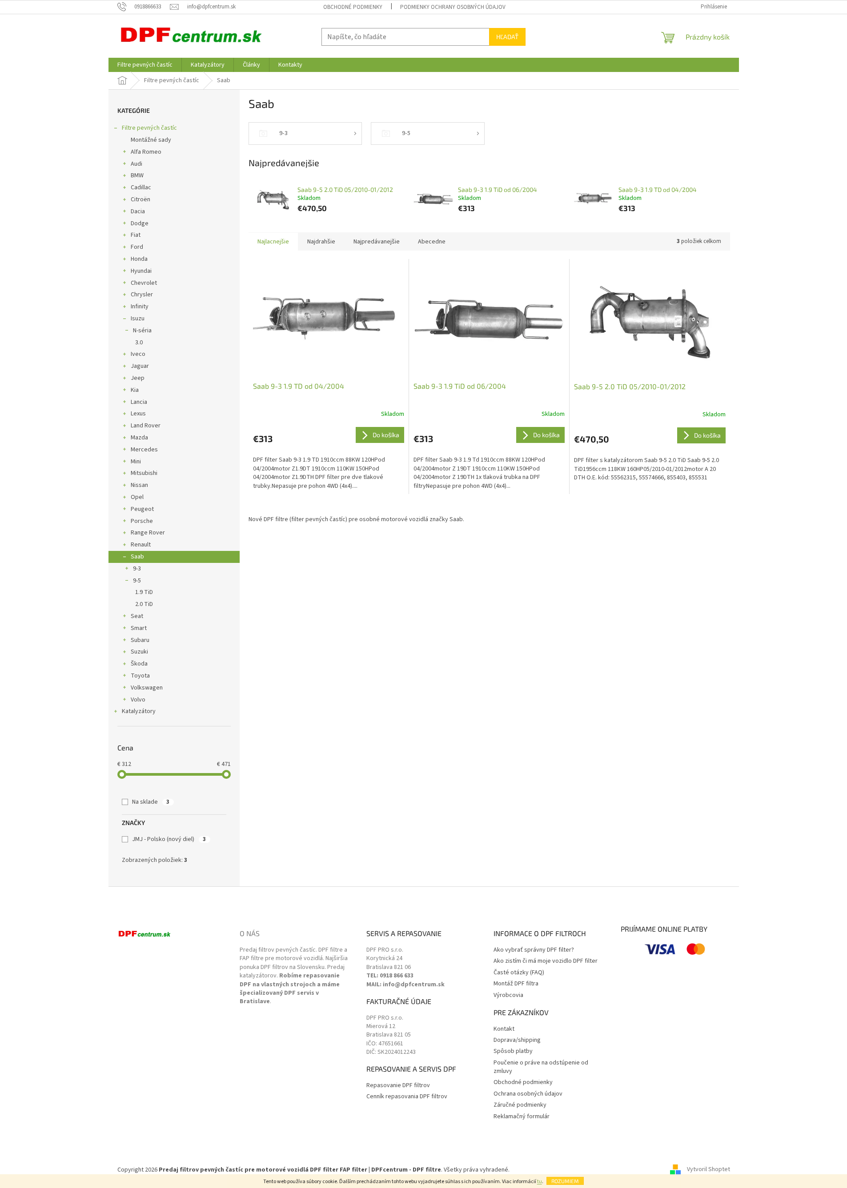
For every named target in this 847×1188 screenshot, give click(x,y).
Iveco (138, 354)
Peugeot (142, 509)
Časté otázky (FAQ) (519, 973)
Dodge (140, 223)
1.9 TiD (144, 592)
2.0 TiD (144, 604)
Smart (139, 628)
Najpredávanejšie (376, 241)
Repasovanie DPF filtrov (398, 1085)
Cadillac (141, 187)
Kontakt (504, 1029)
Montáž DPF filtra (516, 984)
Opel (137, 497)
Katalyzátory (139, 711)
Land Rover (146, 425)
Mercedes (144, 449)
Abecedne (432, 241)
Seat (137, 616)
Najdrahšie (321, 241)
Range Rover (148, 532)
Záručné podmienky (520, 1105)
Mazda (139, 437)
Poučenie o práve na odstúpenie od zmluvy (541, 1067)
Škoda (139, 663)
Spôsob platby (513, 1051)
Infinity (140, 306)
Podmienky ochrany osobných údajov (453, 7)
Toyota (140, 675)
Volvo (138, 699)
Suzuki (139, 651)
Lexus (138, 413)
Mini (136, 461)
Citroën (140, 199)
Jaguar (140, 366)
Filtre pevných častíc (149, 128)
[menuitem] (144, 65)
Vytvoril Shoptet (708, 1169)
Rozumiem (565, 1181)
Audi (136, 163)
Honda (139, 259)
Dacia (138, 211)
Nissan (139, 485)
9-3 (137, 568)
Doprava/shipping (517, 1040)
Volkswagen (147, 687)
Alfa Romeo (146, 152)
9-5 (137, 580)
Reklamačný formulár (522, 1116)
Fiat (135, 235)
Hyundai (141, 271)
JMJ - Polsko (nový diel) (169, 839)
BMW (137, 175)
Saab (137, 556)
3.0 (139, 342)
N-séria (142, 330)
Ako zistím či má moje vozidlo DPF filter (546, 961)
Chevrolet (144, 283)
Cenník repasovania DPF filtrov (406, 1096)
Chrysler (142, 294)
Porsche (142, 521)
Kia (135, 390)
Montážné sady (151, 140)
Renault (141, 544)
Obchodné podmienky (352, 7)
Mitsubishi (144, 473)
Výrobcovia (508, 995)
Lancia (139, 402)
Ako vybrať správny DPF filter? (534, 950)
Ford (137, 247)
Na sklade (150, 801)
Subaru (140, 640)
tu (539, 1181)
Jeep (138, 378)
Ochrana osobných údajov (528, 1094)
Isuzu (138, 318)
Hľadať (507, 36)
